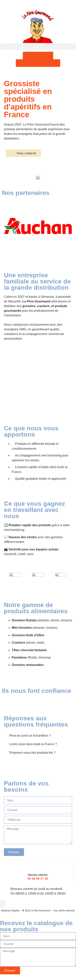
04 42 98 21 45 (37, 878)
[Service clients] (38, 866)
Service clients (38, 874)
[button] (38, 46)
